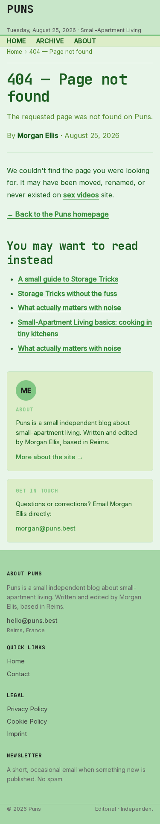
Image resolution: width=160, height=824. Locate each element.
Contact (18, 674)
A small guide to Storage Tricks (68, 279)
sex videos (81, 195)
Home (16, 40)
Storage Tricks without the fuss (67, 293)
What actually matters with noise (69, 307)
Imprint (17, 734)
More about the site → (49, 457)
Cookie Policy (27, 721)
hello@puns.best (32, 620)
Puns (20, 9)
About (85, 40)
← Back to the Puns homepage (58, 214)
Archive (50, 40)
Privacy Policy (27, 709)
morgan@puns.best (46, 528)
